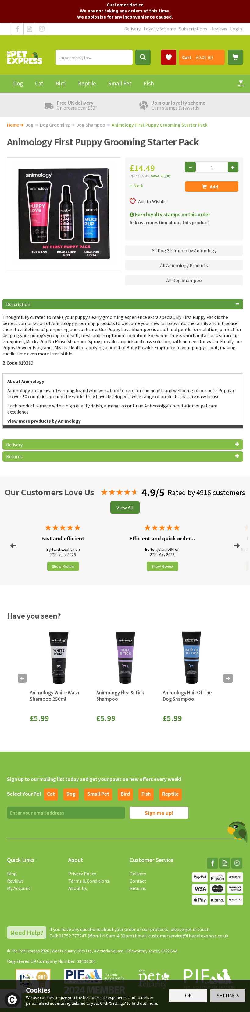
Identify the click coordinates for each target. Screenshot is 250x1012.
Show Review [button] (63, 566)
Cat (51, 793)
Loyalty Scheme (160, 29)
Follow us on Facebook (17, 29)
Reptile (170, 793)
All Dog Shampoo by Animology (184, 250)
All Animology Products (184, 265)
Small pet (98, 793)
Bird (125, 793)
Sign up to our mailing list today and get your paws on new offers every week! (94, 779)
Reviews (15, 881)
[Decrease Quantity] (190, 167)
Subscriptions (193, 29)
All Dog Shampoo (184, 280)
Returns (138, 888)
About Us (77, 888)
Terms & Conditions (88, 881)
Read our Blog (30, 29)
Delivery (138, 874)
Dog (71, 793)
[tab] (122, 304)
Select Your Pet (24, 793)
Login (236, 29)
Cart (186, 57)
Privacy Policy (82, 874)
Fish (146, 793)
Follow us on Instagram (42, 29)
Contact (138, 881)
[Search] (143, 57)
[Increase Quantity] (233, 167)
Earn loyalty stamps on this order (172, 214)
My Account (18, 888)
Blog (12, 874)
